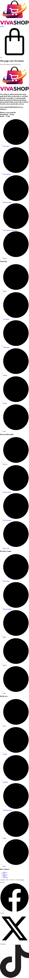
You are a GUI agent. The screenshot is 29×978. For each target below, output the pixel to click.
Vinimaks (22, 879)
